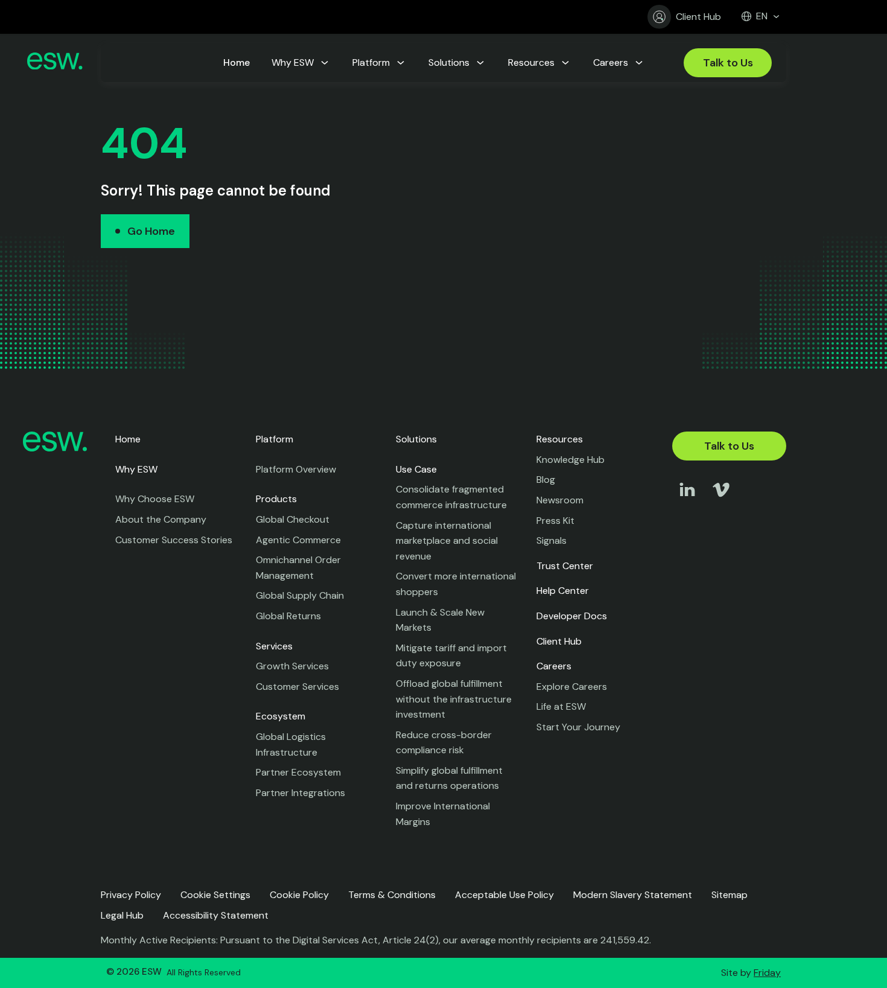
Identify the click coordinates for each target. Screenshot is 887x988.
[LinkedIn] (687, 501)
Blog (545, 479)
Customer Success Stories (173, 540)
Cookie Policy (299, 894)
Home (128, 439)
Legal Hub (122, 915)
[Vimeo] (721, 501)
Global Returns (288, 616)
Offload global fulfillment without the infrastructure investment (454, 699)
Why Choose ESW (154, 498)
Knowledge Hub (570, 459)
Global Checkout (292, 519)
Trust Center (564, 565)
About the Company (160, 519)
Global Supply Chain (300, 595)
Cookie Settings (215, 894)
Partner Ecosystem (298, 772)
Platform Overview (296, 469)
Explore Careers (571, 686)
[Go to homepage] (54, 63)
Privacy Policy (131, 894)
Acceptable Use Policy (504, 894)
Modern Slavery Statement (632, 894)
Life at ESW (561, 706)
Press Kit (555, 520)
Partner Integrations (300, 792)
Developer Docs (571, 616)
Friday (767, 972)
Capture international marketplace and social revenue (447, 541)
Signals (551, 540)
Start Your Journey (578, 727)
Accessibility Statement (216, 915)
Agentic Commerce (298, 540)
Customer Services (297, 686)
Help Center (562, 590)
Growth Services (292, 666)
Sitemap (729, 894)
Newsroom (559, 500)
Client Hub (698, 16)
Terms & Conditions (392, 894)
